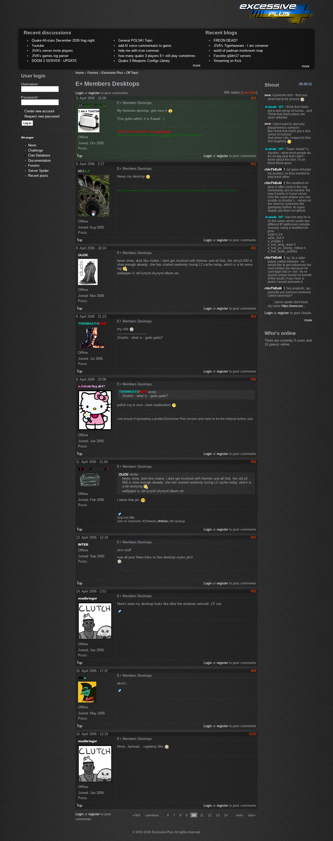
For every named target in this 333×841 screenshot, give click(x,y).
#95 (253, 379)
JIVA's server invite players (52, 51)
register (94, 93)
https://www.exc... (293, 306)
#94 (253, 316)
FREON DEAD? (226, 40)
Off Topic (132, 72)
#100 (252, 734)
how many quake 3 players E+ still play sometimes (156, 56)
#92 (253, 164)
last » (252, 815)
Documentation (39, 160)
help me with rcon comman (138, 51)
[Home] (274, 25)
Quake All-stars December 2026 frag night (63, 40)
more (196, 65)
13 (218, 815)
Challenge (35, 150)
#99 (253, 671)
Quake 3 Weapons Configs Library (144, 61)
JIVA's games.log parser (50, 56)
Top (79, 156)
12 (210, 815)
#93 (253, 248)
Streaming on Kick (227, 61)
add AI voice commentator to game (144, 46)
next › (240, 815)
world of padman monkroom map (238, 51)
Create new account (39, 111)
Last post (249, 92)
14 (226, 815)
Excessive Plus (112, 72)
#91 (253, 98)
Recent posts (38, 176)
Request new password (41, 116)
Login (79, 93)
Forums (34, 165)
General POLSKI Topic (135, 40)
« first (136, 815)
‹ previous (152, 815)
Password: (30, 97)
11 (201, 815)
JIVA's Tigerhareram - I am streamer (241, 46)
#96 (253, 462)
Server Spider (38, 171)
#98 (253, 591)
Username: (31, 84)
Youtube (38, 46)
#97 (253, 537)
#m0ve (163, 521)
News (32, 145)
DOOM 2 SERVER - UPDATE (54, 61)
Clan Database (39, 155)
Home (79, 72)
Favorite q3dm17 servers (232, 56)
